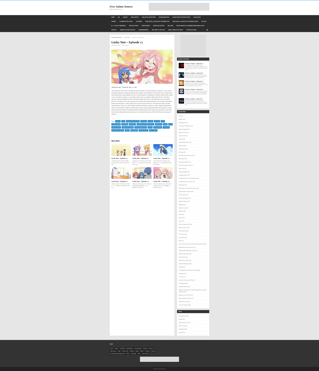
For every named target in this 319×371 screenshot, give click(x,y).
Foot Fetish (122, 348)
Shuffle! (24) (182, 267)
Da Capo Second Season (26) (186, 155)
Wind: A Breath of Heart (175, 29)
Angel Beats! (135, 17)
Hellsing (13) (182, 204)
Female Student (116, 124)
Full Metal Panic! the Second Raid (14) (189, 178)
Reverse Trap (125, 351)
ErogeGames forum (184, 316)
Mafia (128, 353)
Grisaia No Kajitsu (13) (185, 198)
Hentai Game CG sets (184, 322)
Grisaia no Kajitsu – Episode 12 (194, 73)
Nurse (111, 348)
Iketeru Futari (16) (183, 208)
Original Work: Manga (127, 127)
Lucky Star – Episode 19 (161, 181)
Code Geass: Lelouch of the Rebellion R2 (185, 21)
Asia (123, 121)
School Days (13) (183, 257)
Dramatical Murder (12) (185, 162)
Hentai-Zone (182, 332)
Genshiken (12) (183, 185)
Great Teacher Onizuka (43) (186, 191)
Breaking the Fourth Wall (133, 121)
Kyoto (170, 124)
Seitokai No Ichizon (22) (185, 260)
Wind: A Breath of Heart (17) (186, 298)
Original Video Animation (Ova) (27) (188, 250)
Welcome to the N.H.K (158, 29)
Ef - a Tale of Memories (118, 25)
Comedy (150, 121)
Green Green (146, 25)
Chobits (113, 21)
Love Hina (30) (182, 234)
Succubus (147, 351)
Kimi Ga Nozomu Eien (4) (185, 224)
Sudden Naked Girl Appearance (117, 353)
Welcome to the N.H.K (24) (186, 295)
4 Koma (118, 121)
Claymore (139, 21)
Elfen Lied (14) (182, 168)
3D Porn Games (183, 325)
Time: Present (153, 130)
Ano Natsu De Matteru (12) (186, 126)
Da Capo (203, 21)
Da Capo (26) (182, 152)
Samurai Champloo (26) (185, 253)
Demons (151, 348)
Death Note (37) (183, 158)
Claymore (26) (182, 145)
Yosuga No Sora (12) (184, 301)
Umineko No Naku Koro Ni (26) (187, 280)
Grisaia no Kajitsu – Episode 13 (194, 63)
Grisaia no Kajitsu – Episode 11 (194, 81)
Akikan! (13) (182, 119)
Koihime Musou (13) (184, 227)
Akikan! (125, 17)
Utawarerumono (143, 29)
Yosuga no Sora (191, 29)
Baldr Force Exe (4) (184, 132)
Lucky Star (127, 37)
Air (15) (181, 116)
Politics (116, 348)
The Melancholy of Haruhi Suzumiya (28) (189, 270)
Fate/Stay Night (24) (184, 172)
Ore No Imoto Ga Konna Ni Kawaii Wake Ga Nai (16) (192, 244)
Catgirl (136, 351)
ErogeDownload (183, 329)
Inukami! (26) (182, 211)
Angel (119, 351)
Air (119, 17)
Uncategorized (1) (183, 283)
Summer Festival (143, 130)
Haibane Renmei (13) (184, 201)
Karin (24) (181, 221)
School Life (166, 127)
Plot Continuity (157, 127)
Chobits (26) (182, 139)
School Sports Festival (117, 130)
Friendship (124, 124)
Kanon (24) (182, 217)
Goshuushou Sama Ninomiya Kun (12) (189, 188)
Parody (150, 127)
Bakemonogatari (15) (184, 129)
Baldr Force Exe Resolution (181, 17)
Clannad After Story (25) (185, 142)
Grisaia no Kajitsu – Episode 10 (194, 89)
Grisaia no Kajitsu (158, 25)
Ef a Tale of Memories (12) (186, 165)
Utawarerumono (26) (184, 286)
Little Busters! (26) (183, 231)
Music (139, 353)
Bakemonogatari (164, 17)
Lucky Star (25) (183, 237)
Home (113, 17)
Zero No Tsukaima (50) (185, 305)
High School (158, 124)
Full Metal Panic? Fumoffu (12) (187, 181)
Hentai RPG (182, 319)
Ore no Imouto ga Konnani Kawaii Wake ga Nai (190, 25)
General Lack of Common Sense (145, 124)
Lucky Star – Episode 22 (161, 158)
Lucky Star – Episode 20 (140, 181)
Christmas (143, 121)
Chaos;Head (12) (183, 135)
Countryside (133, 353)
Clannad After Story (126, 21)
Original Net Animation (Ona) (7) (187, 247)
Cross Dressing (137, 348)
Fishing (141, 351)
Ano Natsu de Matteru (149, 17)
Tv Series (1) (182, 276)
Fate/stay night (133, 25)
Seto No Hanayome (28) (185, 263)
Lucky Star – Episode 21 (119, 181)
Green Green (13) (183, 194)
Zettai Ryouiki (129, 348)
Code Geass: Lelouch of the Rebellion (157, 21)
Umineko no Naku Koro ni (127, 29)
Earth (162, 121)
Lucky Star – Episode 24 (119, 158)
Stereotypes (134, 130)
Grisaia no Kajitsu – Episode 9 (193, 99)
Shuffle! (114, 29)
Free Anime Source (116, 37)
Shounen (153, 351)
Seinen (127, 130)
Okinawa (132, 351)
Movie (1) (181, 240)
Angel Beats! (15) (183, 122)
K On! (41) (181, 214)
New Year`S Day (116, 127)
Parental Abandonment (140, 127)
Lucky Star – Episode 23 (140, 158)
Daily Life (157, 121)
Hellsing (170, 25)
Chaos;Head (197, 17)
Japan (165, 124)
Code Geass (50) (183, 149)
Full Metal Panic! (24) (184, 175)
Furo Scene (132, 124)
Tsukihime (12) (182, 273)
